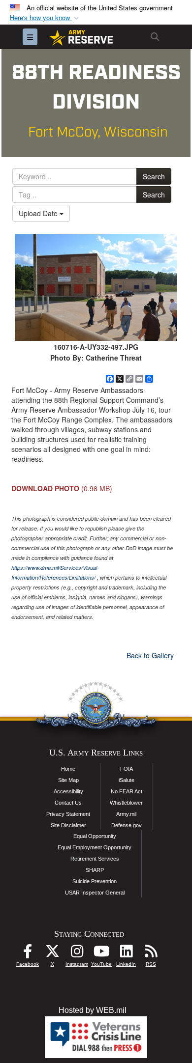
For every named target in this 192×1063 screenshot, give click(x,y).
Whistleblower (126, 803)
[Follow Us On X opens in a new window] (52, 954)
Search (154, 176)
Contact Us (68, 803)
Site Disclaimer (68, 825)
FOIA (126, 769)
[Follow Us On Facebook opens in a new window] (27, 954)
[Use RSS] (150, 954)
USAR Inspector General (95, 892)
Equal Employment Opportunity (94, 847)
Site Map (68, 780)
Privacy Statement (68, 814)
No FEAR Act (126, 791)
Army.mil (126, 814)
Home (68, 769)
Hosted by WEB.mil (93, 1010)
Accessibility (68, 791)
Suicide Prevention (94, 881)
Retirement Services (94, 859)
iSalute (126, 780)
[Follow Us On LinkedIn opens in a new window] (126, 954)
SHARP (95, 870)
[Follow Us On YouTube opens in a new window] (101, 954)
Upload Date (39, 213)
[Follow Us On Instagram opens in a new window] (76, 954)
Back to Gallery (150, 655)
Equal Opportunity (94, 836)
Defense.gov (126, 825)
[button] (45, 18)
